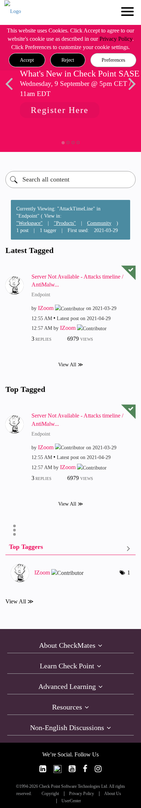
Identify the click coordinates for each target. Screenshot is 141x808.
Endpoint (40, 294)
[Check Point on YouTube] (72, 768)
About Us (112, 793)
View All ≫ (70, 364)
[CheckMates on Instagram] (98, 768)
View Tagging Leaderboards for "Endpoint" (70, 548)
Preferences (113, 60)
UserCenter (71, 801)
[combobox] (70, 179)
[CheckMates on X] (57, 768)
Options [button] (14, 530)
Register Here (56, 110)
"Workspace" (29, 223)
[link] (43, 768)
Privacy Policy (115, 39)
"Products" (65, 223)
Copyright (50, 793)
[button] (27, 60)
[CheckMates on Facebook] (85, 768)
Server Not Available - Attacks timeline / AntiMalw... (77, 281)
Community (99, 223)
